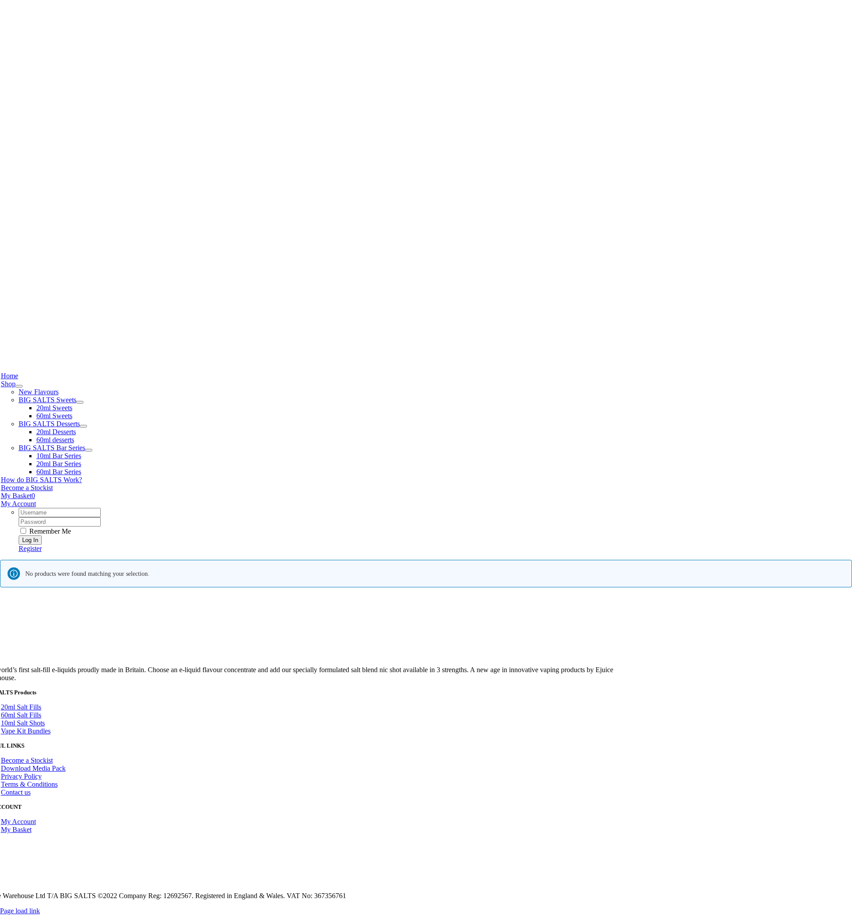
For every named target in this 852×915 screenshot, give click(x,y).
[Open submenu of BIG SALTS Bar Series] (88, 450)
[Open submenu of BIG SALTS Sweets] (79, 402)
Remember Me (49, 531)
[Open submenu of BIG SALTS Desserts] (83, 426)
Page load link (20, 911)
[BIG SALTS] (315, 352)
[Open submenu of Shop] (19, 386)
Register (30, 548)
